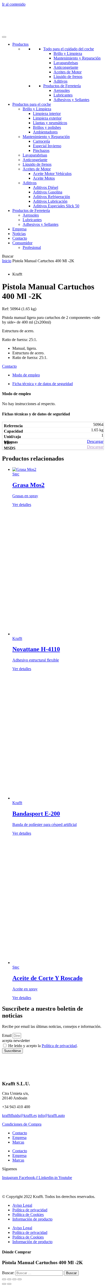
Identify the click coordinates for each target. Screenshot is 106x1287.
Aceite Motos (44, 178)
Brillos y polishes (47, 127)
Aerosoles (62, 90)
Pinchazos (41, 150)
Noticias (19, 233)
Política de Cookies (28, 1214)
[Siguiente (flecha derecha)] (9, 1284)
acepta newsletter (16, 1040)
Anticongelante (66, 67)
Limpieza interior (47, 113)
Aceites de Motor (68, 72)
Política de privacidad (59, 1046)
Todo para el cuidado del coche (68, 49)
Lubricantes (63, 95)
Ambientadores (45, 132)
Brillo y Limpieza (68, 53)
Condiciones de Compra (21, 1124)
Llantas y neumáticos (50, 123)
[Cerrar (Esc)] (19, 1279)
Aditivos (60, 81)
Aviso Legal (22, 1205)
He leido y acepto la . (43, 1046)
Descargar (95, 441)
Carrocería (41, 141)
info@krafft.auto (51, 1115)
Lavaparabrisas (66, 63)
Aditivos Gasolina (47, 192)
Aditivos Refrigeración (51, 196)
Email (7, 1035)
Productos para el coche (31, 104)
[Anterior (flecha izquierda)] (4, 1284)
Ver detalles (21, 504)
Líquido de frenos (68, 76)
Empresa (19, 229)
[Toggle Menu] (4, 37)
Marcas (18, 1142)
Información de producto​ (32, 1219)
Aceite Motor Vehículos (52, 173)
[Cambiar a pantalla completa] (9, 1279)
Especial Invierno (47, 146)
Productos (20, 44)
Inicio (6, 261)
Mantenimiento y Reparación (77, 58)
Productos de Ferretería (62, 86)
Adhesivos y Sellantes (71, 100)
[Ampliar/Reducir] (4, 1279)
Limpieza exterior (47, 118)
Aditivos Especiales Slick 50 (56, 206)
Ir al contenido (13, 4)
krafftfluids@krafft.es (19, 1115)
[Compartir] (14, 1279)
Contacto (19, 238)
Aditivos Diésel (45, 187)
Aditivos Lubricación (50, 201)
